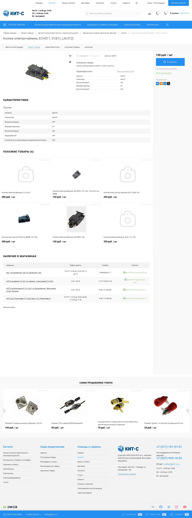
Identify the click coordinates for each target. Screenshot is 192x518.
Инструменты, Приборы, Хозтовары (17, 460)
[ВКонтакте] (157, 83)
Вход (150, 3)
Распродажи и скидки (48, 462)
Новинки (43, 453)
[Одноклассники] (161, 83)
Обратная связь (14, 514)
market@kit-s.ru (171, 464)
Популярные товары (48, 457)
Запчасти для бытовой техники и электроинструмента (15, 454)
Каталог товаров (17, 25)
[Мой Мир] (164, 83)
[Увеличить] (38, 72)
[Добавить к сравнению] (70, 61)
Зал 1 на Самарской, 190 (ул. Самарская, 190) (23, 273)
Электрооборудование (12, 478)
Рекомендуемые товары (49, 466)
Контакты (100, 3)
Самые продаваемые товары (96, 383)
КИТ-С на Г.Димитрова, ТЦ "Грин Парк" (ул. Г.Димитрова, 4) (28, 298)
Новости (126, 3)
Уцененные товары (47, 471)
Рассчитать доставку (168, 69)
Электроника (8, 473)
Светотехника (8, 469)
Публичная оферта (84, 493)
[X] (168, 83)
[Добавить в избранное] (70, 56)
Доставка (85, 3)
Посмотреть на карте (127, 474)
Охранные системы (10, 464)
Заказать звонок (178, 3)
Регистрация (159, 3)
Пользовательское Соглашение (89, 488)
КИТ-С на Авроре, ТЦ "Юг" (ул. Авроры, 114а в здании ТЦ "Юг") (29, 281)
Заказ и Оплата (68, 3)
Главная (38, 3)
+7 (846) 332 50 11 (33, 514)
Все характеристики (125, 71)
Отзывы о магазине (85, 484)
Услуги (114, 3)
